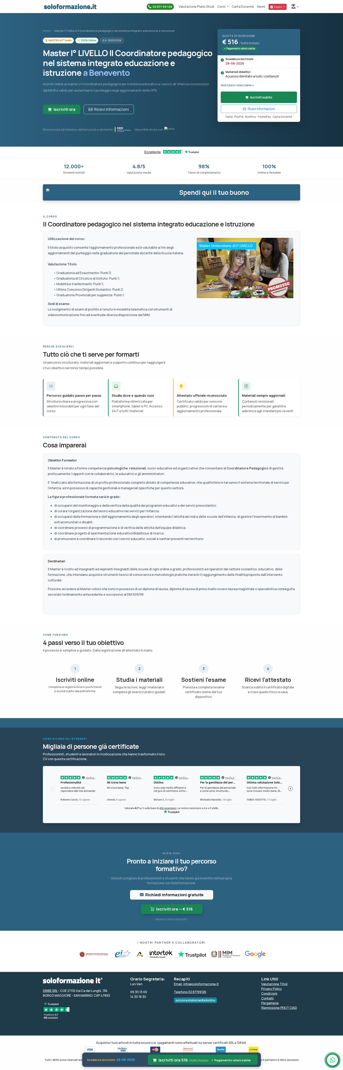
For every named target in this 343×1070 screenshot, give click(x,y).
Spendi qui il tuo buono (214, 192)
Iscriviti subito (261, 97)
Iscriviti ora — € (174, 909)
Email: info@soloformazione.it (196, 984)
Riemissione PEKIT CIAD (279, 1008)
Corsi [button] (221, 6)
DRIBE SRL (50, 991)
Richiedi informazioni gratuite (174, 894)
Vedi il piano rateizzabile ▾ (237, 85)
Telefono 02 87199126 (190, 992)
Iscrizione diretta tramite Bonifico (195, 1000)
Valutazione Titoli (274, 984)
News (261, 6)
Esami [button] (278, 7)
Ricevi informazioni (111, 109)
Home (47, 30)
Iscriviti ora (64, 109)
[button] (295, 6)
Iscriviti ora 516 (204, 1060)
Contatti (267, 998)
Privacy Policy (271, 989)
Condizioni (269, 993)
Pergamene (270, 1003)
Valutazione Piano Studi (196, 6)
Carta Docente (243, 6)
